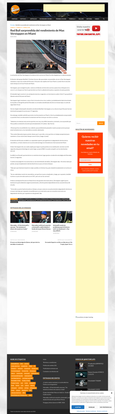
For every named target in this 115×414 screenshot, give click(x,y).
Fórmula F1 (19, 27)
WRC (30, 395)
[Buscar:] (90, 123)
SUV (30, 390)
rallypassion (33, 388)
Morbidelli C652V (94, 389)
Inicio (44, 359)
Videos (97, 19)
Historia (89, 19)
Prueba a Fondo (26, 380)
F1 (33, 198)
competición (28, 198)
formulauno (65, 198)
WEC (24, 392)
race (64, 200)
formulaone (44, 198)
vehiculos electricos (16, 392)
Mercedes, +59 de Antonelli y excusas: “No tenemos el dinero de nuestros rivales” (19, 227)
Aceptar (78, 407)
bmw (21, 363)
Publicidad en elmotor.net (50, 368)
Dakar (30, 366)
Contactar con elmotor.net (50, 371)
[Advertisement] (74, 8)
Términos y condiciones (91, 411)
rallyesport (14, 388)
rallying (26, 388)
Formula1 (37, 198)
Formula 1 (72, 19)
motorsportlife (31, 200)
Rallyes (81, 19)
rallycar (27, 385)
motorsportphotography (44, 200)
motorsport (22, 200)
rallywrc (18, 390)
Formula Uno (26, 27)
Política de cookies (81, 411)
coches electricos (15, 366)
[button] (111, 393)
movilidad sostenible (27, 378)
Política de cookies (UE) (50, 365)
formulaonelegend (55, 198)
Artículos (33, 19)
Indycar (13, 373)
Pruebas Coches (61, 19)
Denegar (92, 407)
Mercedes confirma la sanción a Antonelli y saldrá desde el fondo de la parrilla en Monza (41, 227)
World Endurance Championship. (19, 395)
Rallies (17, 385)
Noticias (23, 19)
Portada (14, 19)
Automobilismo (15, 363)
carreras (20, 198)
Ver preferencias (106, 407)
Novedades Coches (46, 19)
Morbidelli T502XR (94, 381)
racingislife (14, 202)
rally (22, 385)
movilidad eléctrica (16, 378)
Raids (12, 385)
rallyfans (20, 388)
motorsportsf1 (57, 200)
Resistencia (25, 390)
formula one (35, 368)
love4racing (14, 200)
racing (69, 200)
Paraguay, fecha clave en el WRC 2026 (54, 402)
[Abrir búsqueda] (104, 19)
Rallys (12, 390)
